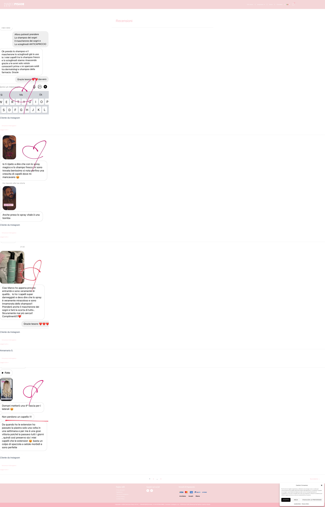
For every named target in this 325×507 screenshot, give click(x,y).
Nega (296, 500)
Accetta (286, 500)
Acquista (260, 4)
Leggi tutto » (4, 130)
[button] (321, 485)
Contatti (280, 4)
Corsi (271, 4)
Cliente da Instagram (10, 118)
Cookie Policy (297, 503)
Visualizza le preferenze (312, 500)
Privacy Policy (305, 503)
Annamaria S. (6, 350)
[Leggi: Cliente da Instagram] (24, 71)
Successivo (315, 479)
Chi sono (250, 4)
